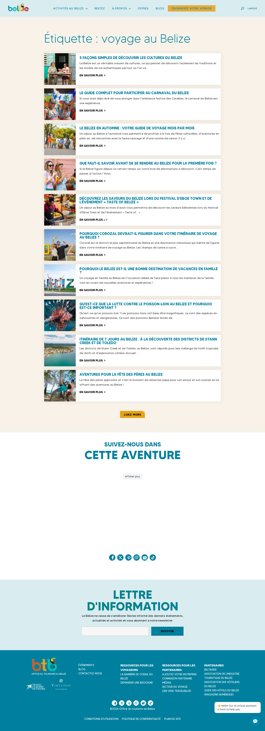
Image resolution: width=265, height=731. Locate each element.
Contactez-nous (90, 673)
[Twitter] (120, 557)
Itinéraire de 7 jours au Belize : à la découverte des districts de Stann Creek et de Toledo (148, 341)
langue (252, 8)
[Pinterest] (128, 557)
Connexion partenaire (177, 678)
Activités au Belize (70, 9)
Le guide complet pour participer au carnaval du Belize (134, 93)
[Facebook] (112, 557)
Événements (86, 665)
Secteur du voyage (174, 686)
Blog (160, 8)
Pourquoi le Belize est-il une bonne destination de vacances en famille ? (149, 271)
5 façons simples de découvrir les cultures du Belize (131, 58)
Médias (166, 682)
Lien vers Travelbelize (176, 691)
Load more (132, 414)
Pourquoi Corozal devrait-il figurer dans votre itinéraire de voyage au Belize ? (148, 235)
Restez (99, 8)
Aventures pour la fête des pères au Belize (121, 374)
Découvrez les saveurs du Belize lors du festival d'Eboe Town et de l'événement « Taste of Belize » (146, 200)
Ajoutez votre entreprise (179, 674)
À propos (121, 9)
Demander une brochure (136, 682)
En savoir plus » (93, 219)
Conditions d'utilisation (101, 719)
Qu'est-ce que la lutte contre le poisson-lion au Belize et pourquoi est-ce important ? (146, 306)
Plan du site (172, 719)
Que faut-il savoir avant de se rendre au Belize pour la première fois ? (148, 163)
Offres (143, 8)
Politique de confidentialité (141, 719)
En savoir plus (92, 75)
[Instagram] (136, 557)
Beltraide (210, 669)
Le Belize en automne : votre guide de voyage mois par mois (137, 128)
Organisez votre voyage (191, 8)
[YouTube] (145, 557)
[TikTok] (153, 557)
